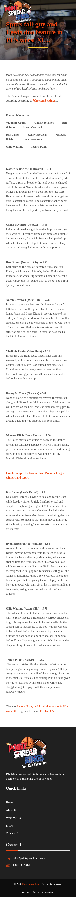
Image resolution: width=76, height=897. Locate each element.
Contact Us (12, 833)
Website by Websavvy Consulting (38, 891)
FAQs (9, 825)
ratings (44, 100)
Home (9, 802)
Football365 (47, 711)
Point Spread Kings (31, 884)
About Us (11, 810)
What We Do (13, 817)
